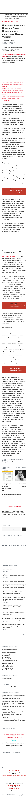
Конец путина (10, 21)
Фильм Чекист (5, 661)
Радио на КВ (5, 650)
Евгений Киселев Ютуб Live (9, 669)
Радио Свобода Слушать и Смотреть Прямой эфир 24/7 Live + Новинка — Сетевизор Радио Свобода (13, 703)
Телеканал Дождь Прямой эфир (9, 649)
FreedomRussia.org (9, 40)
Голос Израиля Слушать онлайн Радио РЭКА (13, 706)
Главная (7, 14)
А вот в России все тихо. (9, 256)
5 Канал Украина (6, 655)
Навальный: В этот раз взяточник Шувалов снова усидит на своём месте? (13, 84)
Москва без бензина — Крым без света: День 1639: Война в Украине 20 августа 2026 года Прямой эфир (14, 626)
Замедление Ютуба (6, 658)
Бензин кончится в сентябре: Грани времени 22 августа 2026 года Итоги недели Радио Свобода (14, 599)
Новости (13, 14)
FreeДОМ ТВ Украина (7, 654)
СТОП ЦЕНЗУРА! (6, 657)
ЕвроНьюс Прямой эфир (8, 663)
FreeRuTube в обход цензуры (14, 506)
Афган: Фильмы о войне (8, 666)
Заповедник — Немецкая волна (9, 660)
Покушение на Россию (7, 668)
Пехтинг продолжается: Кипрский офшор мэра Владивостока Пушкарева (13, 98)
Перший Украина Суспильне (9, 665)
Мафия (16, 21)
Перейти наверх (21, 795)
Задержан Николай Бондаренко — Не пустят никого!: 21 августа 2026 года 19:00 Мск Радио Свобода (14, 607)
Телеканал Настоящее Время (9, 652)
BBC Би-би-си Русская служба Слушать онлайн (13, 718)
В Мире (19, 14)
